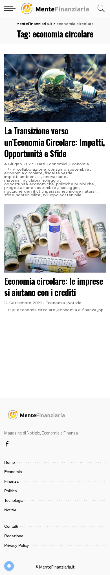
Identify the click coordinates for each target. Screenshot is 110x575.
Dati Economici (52, 164)
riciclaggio (68, 188)
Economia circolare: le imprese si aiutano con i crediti (53, 287)
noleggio (50, 180)
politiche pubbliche (75, 184)
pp (101, 310)
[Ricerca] (100, 8)
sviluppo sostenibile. (62, 195)
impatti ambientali (22, 177)
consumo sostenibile (68, 169)
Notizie (74, 303)
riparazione (54, 191)
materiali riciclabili (22, 180)
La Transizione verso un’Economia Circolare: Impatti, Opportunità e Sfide (54, 142)
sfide (9, 195)
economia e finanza (76, 310)
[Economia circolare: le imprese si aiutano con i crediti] (55, 238)
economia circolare (23, 173)
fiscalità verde (59, 173)
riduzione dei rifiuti (22, 191)
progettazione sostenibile (30, 188)
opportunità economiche (29, 184)
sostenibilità (28, 195)
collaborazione (31, 169)
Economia (79, 164)
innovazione (54, 177)
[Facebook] (7, 444)
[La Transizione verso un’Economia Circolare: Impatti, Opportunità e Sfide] (55, 88)
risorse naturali (81, 191)
